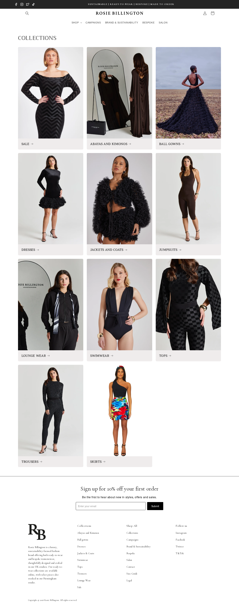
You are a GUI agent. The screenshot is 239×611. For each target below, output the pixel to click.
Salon (129, 560)
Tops (80, 566)
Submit (155, 506)
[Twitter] (27, 4)
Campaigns (132, 539)
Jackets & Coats (85, 553)
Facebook (180, 539)
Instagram (181, 532)
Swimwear (82, 560)
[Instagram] (21, 4)
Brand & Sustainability (138, 546)
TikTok (180, 553)
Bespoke (130, 553)
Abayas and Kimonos (88, 532)
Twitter (180, 546)
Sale (79, 587)
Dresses (81, 546)
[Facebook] (16, 4)
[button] (27, 13)
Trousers (82, 573)
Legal (129, 580)
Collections (132, 532)
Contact (130, 566)
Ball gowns (82, 539)
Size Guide (132, 573)
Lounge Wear (84, 580)
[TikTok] (33, 4)
